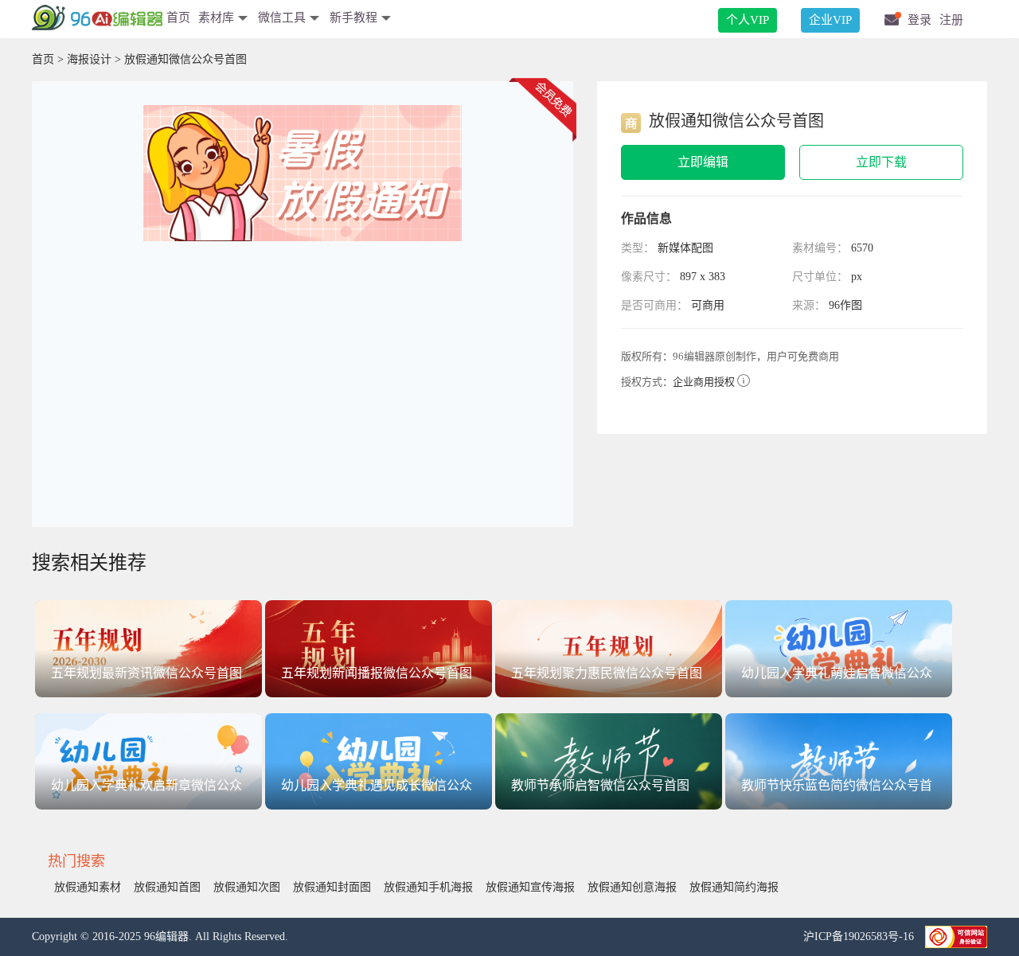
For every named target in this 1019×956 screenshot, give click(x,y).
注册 (951, 20)
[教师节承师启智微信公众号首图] (608, 761)
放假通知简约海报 (734, 887)
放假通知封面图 (332, 887)
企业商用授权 (704, 382)
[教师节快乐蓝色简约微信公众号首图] (838, 761)
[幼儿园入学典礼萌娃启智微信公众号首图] (838, 648)
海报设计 (89, 59)
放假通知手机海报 (428, 887)
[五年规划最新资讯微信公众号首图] (148, 648)
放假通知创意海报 (632, 887)
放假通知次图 (246, 887)
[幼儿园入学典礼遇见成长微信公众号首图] (378, 761)
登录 (919, 20)
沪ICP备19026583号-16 (860, 936)
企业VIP (830, 20)
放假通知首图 (167, 887)
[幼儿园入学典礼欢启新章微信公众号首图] (148, 761)
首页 (178, 17)
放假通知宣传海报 (530, 887)
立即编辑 (702, 162)
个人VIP (747, 20)
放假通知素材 (87, 887)
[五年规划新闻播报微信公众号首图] (378, 648)
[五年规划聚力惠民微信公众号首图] (608, 648)
